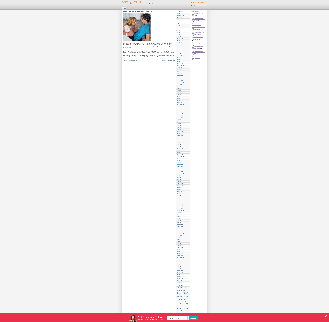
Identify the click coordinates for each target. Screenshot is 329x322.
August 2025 (179, 42)
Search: (193, 5)
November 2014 (180, 189)
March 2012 (179, 222)
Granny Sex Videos (131, 2)
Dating (178, 13)
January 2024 (180, 57)
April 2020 (179, 125)
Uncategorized (180, 17)
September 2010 (180, 257)
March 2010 (179, 268)
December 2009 (180, 274)
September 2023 (180, 65)
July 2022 (179, 86)
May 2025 (179, 44)
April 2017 (179, 177)
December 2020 (180, 114)
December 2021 (180, 98)
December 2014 (180, 187)
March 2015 (179, 181)
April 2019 (179, 144)
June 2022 (179, 88)
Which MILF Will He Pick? (182, 308)
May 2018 (179, 160)
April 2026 (179, 36)
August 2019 (179, 137)
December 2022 (180, 77)
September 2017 (180, 173)
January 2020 (180, 131)
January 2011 (180, 249)
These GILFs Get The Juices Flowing (181, 311)
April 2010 (179, 266)
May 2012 (179, 218)
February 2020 (180, 129)
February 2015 (180, 183)
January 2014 (180, 193)
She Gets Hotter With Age (182, 301)
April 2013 (179, 197)
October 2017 (180, 172)
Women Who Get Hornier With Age (182, 297)
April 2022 (179, 92)
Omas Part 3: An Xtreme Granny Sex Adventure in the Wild (182, 293)
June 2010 (179, 263)
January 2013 (180, 203)
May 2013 (179, 195)
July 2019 (179, 139)
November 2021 (180, 100)
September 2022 (180, 82)
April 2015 (179, 179)
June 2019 (179, 141)
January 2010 (180, 272)
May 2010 (179, 265)
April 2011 (179, 243)
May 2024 (179, 52)
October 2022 (180, 81)
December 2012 (180, 204)
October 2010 (180, 255)
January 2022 (180, 96)
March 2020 (179, 127)
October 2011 (180, 232)
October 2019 (180, 135)
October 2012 (180, 208)
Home (124, 8)
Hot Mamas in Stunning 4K (183, 307)
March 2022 (179, 94)
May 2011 (179, 241)
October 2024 (180, 50)
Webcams (179, 19)
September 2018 (180, 156)
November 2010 (180, 253)
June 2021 (179, 108)
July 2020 (179, 121)
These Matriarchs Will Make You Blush (183, 304)
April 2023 (179, 71)
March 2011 (179, 245)
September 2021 (180, 104)
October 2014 (180, 191)
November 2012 (180, 206)
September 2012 (180, 210)
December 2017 (180, 168)
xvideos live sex (180, 27)
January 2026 (180, 38)
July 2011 (179, 237)
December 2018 (180, 150)
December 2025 (180, 40)
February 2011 (180, 247)
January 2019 (180, 148)
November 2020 (180, 115)
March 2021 (179, 112)
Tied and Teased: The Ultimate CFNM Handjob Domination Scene (182, 289)
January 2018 (180, 166)
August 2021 (179, 106)
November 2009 (180, 276)
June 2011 (179, 239)
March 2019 (179, 146)
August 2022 (179, 84)
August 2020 (179, 119)
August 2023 (179, 67)
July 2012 (179, 214)
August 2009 (179, 282)
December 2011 (180, 228)
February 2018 (180, 164)
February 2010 (180, 270)
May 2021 (179, 110)
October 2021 (180, 102)
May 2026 (179, 34)
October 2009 (180, 278)
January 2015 (180, 185)
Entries (195, 2)
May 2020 (179, 123)
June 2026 (179, 32)
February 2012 (180, 224)
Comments (203, 2)
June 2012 (179, 216)
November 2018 (180, 152)
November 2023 (180, 61)
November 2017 (180, 170)
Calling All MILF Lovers (130, 60)
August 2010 (179, 259)
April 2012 (179, 220)
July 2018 (179, 158)
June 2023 (179, 69)
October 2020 (180, 117)
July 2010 (179, 261)
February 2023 (180, 75)
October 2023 (180, 63)
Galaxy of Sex (180, 25)
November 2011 (180, 230)
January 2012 (180, 226)
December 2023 (180, 59)
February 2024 (180, 55)
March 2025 (179, 46)
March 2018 (179, 162)
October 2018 (180, 154)
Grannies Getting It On (167, 60)
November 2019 (180, 133)
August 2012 (179, 212)
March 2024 (179, 53)
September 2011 (180, 233)
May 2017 (179, 175)
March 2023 (179, 73)
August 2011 (179, 235)
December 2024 (180, 48)
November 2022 (180, 79)
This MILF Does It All (181, 299)
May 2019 (179, 142)
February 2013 (180, 201)
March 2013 (179, 199)
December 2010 (180, 251)
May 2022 (179, 90)
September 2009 (180, 280)
